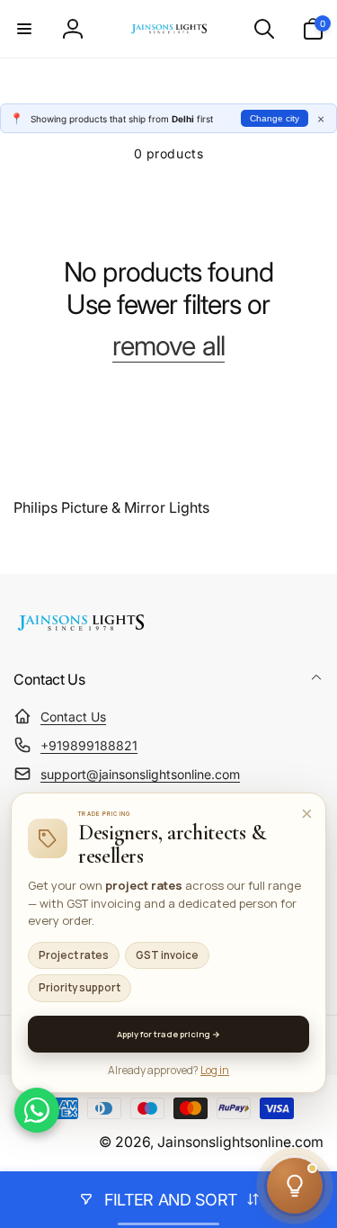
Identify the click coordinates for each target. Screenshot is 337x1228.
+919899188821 (88, 745)
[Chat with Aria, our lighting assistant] (295, 1186)
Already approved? (168, 1070)
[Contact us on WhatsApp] (36, 1110)
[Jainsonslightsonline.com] (80, 631)
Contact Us (73, 716)
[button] (24, 29)
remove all (168, 345)
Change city (274, 118)
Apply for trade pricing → (168, 1034)
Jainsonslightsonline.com (240, 1142)
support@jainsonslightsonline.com (140, 774)
